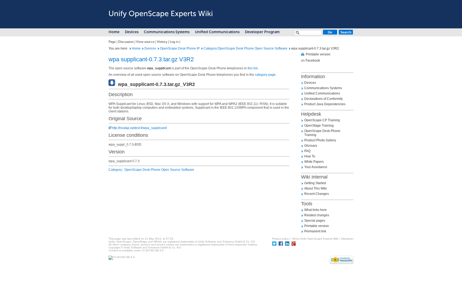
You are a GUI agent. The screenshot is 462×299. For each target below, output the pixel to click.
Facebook (313, 60)
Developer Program (262, 32)
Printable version (318, 54)
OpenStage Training (319, 125)
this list (252, 68)
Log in (174, 42)
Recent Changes (316, 194)
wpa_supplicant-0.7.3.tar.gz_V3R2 (156, 84)
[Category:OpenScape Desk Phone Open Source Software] (202, 48)
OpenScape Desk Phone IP (180, 48)
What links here (315, 210)
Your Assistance (315, 167)
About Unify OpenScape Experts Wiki (315, 238)
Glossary (310, 145)
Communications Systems (167, 32)
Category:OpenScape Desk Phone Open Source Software (245, 48)
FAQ (307, 151)
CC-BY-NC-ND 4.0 (153, 250)
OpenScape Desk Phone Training (322, 133)
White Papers (314, 162)
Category (115, 170)
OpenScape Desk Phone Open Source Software (159, 170)
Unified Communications (217, 32)
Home (114, 32)
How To (309, 156)
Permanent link (315, 231)
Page (112, 42)
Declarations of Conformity (323, 99)
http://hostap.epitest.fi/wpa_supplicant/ (139, 128)
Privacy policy (280, 238)
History (162, 42)
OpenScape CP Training (322, 120)
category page (265, 75)
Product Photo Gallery (320, 140)
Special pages (314, 220)
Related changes (316, 215)
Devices (131, 32)
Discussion (126, 42)
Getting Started (315, 183)
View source (145, 42)
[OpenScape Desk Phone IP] (158, 48)
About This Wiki (315, 188)
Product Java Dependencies (324, 104)
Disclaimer (347, 238)
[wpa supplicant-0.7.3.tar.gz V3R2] (130, 48)
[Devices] (143, 48)
